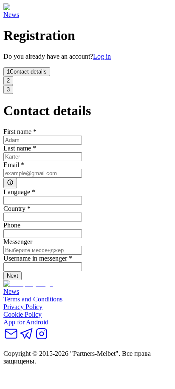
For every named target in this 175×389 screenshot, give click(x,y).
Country (17, 208)
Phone (11, 225)
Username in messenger (37, 258)
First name (20, 131)
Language (19, 192)
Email (13, 164)
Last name (19, 148)
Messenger (17, 241)
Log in (102, 56)
